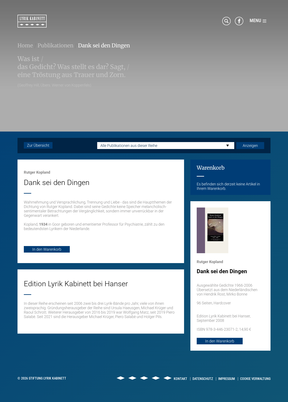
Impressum (226, 379)
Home (25, 45)
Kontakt (180, 379)
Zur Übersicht (38, 145)
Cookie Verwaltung (255, 379)
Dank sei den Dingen (104, 45)
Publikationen (55, 45)
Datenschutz (202, 379)
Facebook (239, 21)
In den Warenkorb (46, 249)
